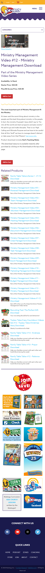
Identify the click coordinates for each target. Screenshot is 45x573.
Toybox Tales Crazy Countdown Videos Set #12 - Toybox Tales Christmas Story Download (27, 323)
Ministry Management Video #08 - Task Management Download (25, 249)
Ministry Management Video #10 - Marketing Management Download (25, 269)
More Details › (6, 49)
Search (3, 2)
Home (7, 552)
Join (13, 2)
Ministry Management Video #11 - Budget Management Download (24, 279)
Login (8, 2)
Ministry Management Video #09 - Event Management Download (25, 259)
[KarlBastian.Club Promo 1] (33, 402)
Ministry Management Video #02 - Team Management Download (25, 199)
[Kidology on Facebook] (33, 501)
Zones (25, 552)
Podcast (16, 552)
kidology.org (32, 568)
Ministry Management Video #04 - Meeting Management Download (25, 219)
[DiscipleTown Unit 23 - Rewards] (33, 459)
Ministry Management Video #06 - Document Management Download (25, 229)
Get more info (31, 136)
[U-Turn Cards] (12, 485)
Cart (21, 2)
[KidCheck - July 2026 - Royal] (12, 418)
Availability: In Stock (9, 81)
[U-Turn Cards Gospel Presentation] (12, 434)
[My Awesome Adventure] (12, 455)
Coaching (35, 552)
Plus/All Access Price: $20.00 (12, 89)
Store (10, 557)
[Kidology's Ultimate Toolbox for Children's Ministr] (33, 434)
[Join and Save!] (22, 390)
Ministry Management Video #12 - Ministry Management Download (24, 289)
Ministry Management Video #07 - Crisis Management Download (25, 239)
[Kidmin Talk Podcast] (33, 485)
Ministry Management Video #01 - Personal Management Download (25, 189)
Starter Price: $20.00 (9, 85)
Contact (34, 557)
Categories (22, 30)
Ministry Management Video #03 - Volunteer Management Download (25, 209)
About (24, 557)
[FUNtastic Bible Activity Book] (33, 418)
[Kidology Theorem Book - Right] (12, 402)
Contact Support (21, 568)
